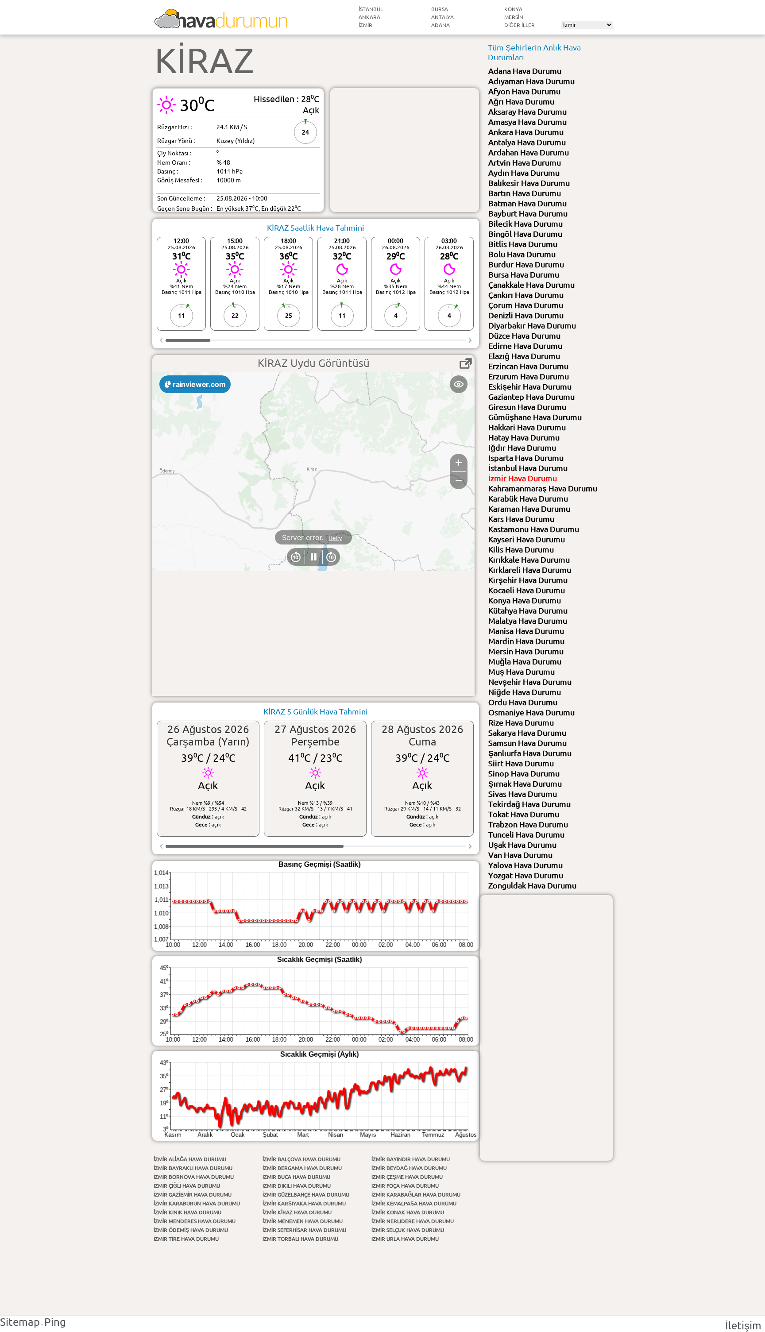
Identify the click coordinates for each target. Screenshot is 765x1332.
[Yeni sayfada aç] (466, 363)
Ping (55, 1322)
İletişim (743, 1326)
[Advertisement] (404, 150)
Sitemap (20, 1322)
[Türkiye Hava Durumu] (221, 25)
